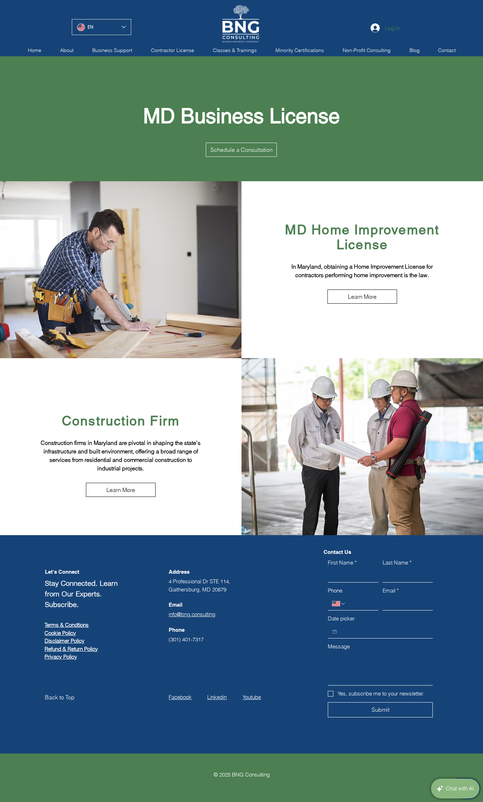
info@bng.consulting (192, 614)
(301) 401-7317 (186, 639)
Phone (335, 590)
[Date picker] (334, 631)
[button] (172, 50)
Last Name (397, 562)
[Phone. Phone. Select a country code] (338, 604)
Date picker (341, 618)
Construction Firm (121, 420)
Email (391, 590)
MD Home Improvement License (362, 237)
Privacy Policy (61, 656)
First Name (342, 562)
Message (339, 646)
